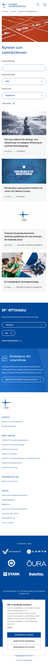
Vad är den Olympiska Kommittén (15, 495)
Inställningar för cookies (24, 647)
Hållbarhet (6, 504)
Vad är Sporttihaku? (12, 341)
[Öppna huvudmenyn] (44, 5)
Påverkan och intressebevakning (14, 509)
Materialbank (7, 518)
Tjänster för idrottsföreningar (13, 445)
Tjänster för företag (9, 467)
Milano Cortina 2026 (10, 481)
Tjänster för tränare (9, 454)
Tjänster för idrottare (10, 449)
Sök (6, 333)
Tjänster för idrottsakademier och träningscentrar (21, 458)
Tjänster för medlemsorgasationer (15, 440)
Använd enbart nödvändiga (24, 641)
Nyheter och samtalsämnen (12, 422)
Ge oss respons (8, 523)
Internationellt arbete (10, 514)
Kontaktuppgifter (8, 500)
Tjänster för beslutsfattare (12, 463)
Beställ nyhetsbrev (9, 426)
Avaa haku (38, 4)
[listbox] (24, 81)
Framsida (5, 11)
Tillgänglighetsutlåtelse (24, 656)
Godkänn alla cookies (24, 635)
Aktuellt (13, 11)
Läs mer (9, 627)
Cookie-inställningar (24, 660)
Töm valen (6, 103)
